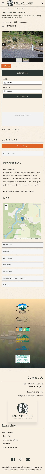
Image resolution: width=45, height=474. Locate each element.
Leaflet (16, 238)
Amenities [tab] (8, 252)
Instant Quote (22, 96)
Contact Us (6, 443)
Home (4, 9)
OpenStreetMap (28, 238)
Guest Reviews (7, 432)
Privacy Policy (7, 436)
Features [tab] (7, 245)
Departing (6, 87)
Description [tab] (9, 154)
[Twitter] (15, 129)
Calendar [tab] (7, 258)
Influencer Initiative (9, 447)
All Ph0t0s (6, 66)
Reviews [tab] (7, 265)
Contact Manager (22, 146)
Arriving (5, 79)
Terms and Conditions (10, 440)
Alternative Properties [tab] (14, 278)
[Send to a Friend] (9, 129)
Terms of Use (23, 470)
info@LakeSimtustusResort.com (30, 395)
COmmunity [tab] (8, 271)
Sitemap (38, 470)
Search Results (17, 9)
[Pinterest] (18, 129)
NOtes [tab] (6, 285)
